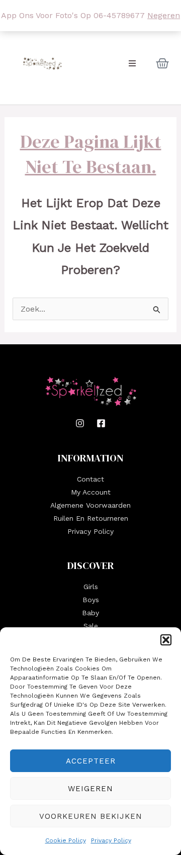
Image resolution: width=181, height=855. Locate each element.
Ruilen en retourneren (90, 518)
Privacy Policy (111, 840)
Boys (90, 600)
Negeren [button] (163, 15)
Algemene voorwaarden (90, 505)
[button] (166, 640)
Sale (90, 626)
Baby (90, 613)
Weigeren (90, 788)
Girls (90, 587)
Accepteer (91, 761)
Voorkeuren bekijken (90, 816)
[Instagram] (79, 423)
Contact (90, 479)
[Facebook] (101, 423)
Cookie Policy (65, 840)
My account (91, 492)
